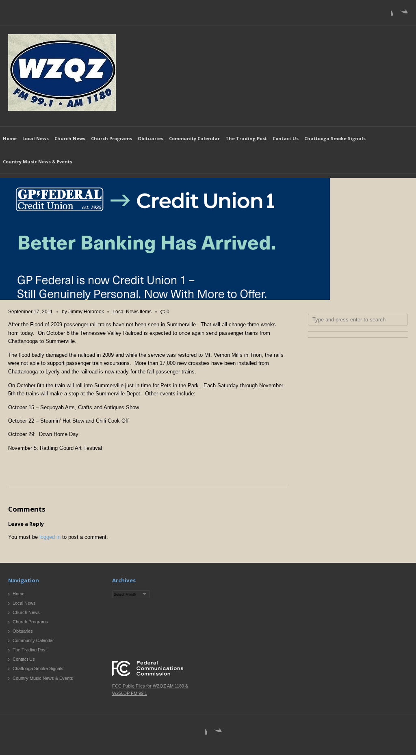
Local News (35, 138)
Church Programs (111, 138)
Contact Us (286, 138)
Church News (69, 138)
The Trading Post (246, 138)
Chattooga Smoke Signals (335, 138)
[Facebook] (386, 14)
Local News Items (132, 311)
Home (10, 138)
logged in (50, 537)
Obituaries (150, 138)
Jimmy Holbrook (86, 311)
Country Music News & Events (37, 161)
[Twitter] (401, 14)
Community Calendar (194, 138)
